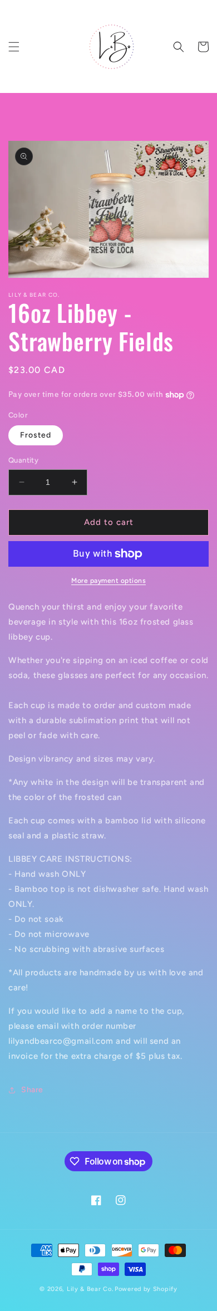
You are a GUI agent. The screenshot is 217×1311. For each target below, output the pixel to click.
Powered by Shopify (146, 1289)
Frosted (35, 435)
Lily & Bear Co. (90, 1289)
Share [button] (32, 1089)
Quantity (23, 460)
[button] (14, 47)
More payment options (108, 581)
